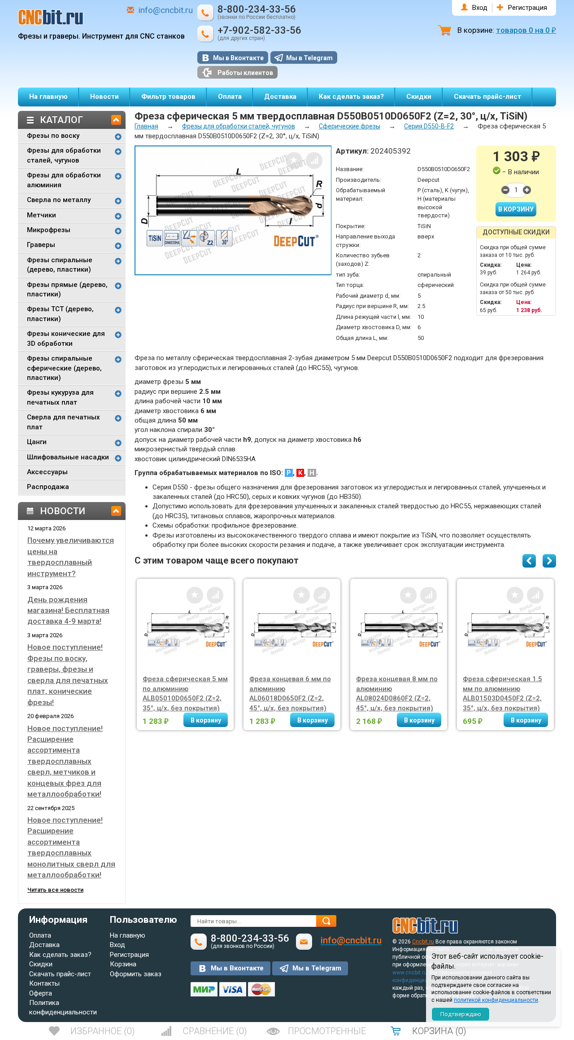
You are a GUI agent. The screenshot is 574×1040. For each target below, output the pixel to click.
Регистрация (527, 8)
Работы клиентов (245, 72)
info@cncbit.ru (166, 10)
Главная (146, 126)
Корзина (123, 964)
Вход (479, 8)
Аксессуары (47, 472)
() (102, 1031)
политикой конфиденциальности (496, 1000)
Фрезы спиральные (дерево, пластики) (59, 264)
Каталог (61, 120)
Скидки (418, 97)
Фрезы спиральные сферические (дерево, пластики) (64, 368)
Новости (104, 97)
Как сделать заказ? (351, 97)
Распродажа (48, 487)
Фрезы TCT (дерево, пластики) (60, 313)
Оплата (230, 97)
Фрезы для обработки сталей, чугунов (64, 155)
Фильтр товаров (168, 97)
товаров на (526, 30)
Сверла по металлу (59, 200)
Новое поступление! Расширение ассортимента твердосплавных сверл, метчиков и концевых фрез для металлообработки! (65, 761)
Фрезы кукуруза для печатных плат (60, 397)
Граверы (41, 245)
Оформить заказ (135, 974)
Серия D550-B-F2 (429, 126)
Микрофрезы (48, 230)
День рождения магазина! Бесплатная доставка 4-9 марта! (68, 610)
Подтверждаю (460, 1014)
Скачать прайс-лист (487, 97)
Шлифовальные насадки (68, 457)
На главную (48, 97)
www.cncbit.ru (409, 972)
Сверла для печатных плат (63, 422)
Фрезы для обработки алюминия (64, 180)
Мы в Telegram (309, 58)
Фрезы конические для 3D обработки (66, 338)
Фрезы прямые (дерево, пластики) (67, 289)
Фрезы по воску (53, 136)
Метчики (41, 215)
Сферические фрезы (349, 126)
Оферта (40, 993)
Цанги (37, 442)
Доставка (280, 97)
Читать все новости (55, 889)
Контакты (44, 983)
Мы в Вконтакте (238, 58)
